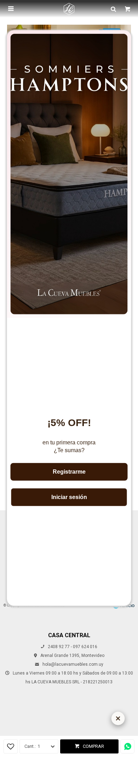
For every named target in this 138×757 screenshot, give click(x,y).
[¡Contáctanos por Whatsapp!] (127, 746)
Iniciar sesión (69, 497)
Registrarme (69, 471)
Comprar (93, 746)
